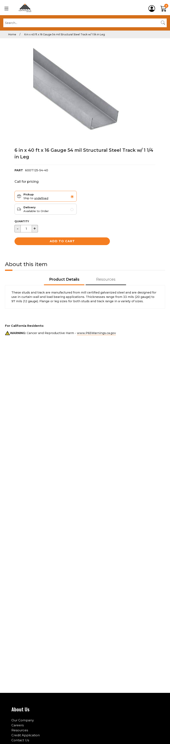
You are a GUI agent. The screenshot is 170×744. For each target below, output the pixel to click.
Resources (19, 730)
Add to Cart (62, 241)
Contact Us (20, 740)
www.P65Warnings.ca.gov (96, 333)
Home (12, 34)
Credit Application (25, 735)
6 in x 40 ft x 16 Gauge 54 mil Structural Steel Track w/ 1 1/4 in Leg (64, 34)
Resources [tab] (105, 279)
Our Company (22, 720)
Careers (17, 725)
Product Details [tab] (64, 279)
